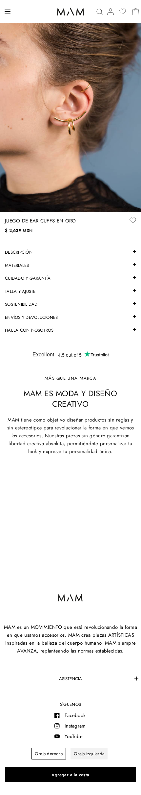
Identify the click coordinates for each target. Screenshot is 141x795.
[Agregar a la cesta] (70, 774)
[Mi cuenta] (110, 11)
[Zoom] (70, 106)
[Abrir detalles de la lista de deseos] (122, 11)
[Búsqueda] (99, 12)
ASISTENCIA (70, 679)
